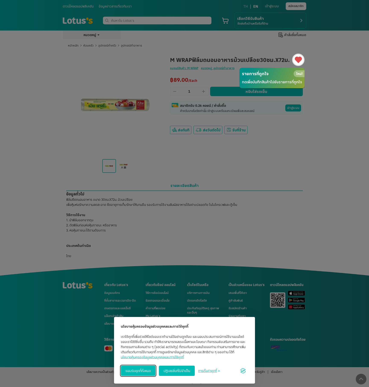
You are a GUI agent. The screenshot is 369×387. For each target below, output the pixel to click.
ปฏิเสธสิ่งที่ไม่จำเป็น (177, 371)
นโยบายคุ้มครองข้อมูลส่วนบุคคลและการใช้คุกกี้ (152, 357)
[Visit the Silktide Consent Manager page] (243, 371)
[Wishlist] (298, 59)
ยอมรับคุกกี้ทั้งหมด (138, 371)
